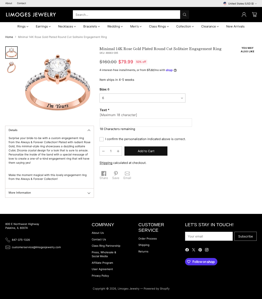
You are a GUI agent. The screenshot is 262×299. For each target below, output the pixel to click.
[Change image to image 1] (11, 52)
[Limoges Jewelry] (30, 14)
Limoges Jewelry (128, 288)
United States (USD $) (241, 3)
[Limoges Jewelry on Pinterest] (200, 250)
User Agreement (102, 269)
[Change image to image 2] (11, 67)
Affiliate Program (102, 262)
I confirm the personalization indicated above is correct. (145, 139)
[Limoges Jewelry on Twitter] (193, 250)
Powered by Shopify (156, 288)
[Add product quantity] (118, 151)
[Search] (184, 14)
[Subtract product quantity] (103, 151)
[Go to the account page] (244, 14)
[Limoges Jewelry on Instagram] (206, 250)
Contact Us (99, 239)
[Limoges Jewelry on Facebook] (187, 250)
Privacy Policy (100, 275)
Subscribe (245, 236)
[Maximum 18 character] (118, 112)
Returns (143, 251)
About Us (98, 232)
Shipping (105, 163)
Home (9, 37)
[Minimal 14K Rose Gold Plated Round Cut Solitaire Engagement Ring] (58, 82)
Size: (104, 89)
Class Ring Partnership (106, 245)
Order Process (147, 238)
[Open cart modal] (254, 14)
